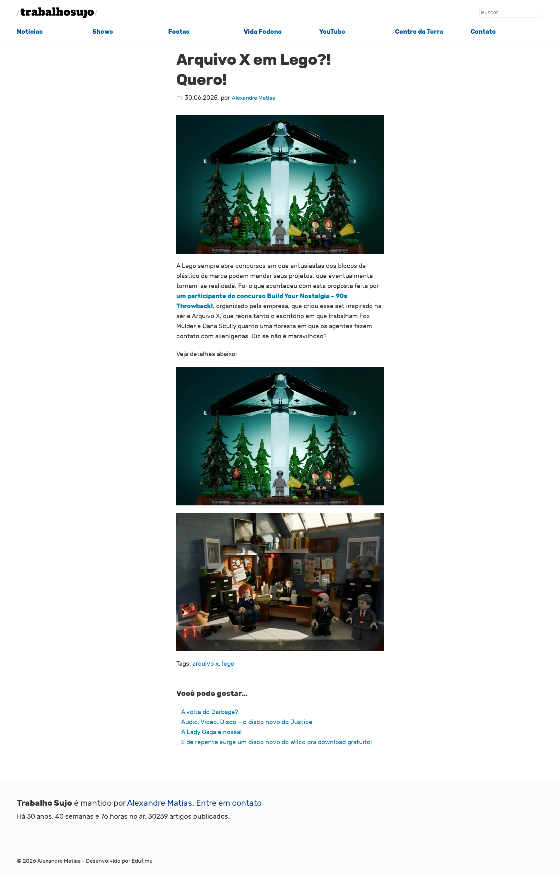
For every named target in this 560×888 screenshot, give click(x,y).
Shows (102, 31)
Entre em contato (229, 803)
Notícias (30, 31)
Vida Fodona (263, 31)
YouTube (332, 31)
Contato (483, 31)
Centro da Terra (419, 31)
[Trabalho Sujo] (57, 12)
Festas (179, 31)
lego (228, 663)
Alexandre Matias (253, 98)
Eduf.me (142, 861)
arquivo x (205, 663)
